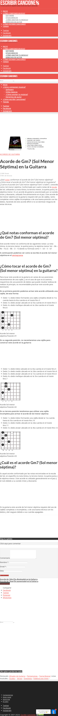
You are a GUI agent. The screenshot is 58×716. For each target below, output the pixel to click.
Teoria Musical (44, 676)
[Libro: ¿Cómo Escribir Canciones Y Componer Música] (29, 150)
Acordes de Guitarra (10, 154)
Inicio (5, 46)
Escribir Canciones (28, 715)
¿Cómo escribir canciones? (14, 24)
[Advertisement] (25, 11)
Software (10, 15)
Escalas (12, 678)
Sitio (2, 571)
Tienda (6, 26)
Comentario (5, 558)
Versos (19, 678)
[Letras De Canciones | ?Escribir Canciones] (20, 5)
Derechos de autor (14, 22)
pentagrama (17, 255)
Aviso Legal (7, 697)
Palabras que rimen (41, 678)
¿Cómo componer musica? (14, 49)
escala (54, 187)
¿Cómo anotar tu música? (17, 20)
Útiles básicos (12, 18)
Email (3, 566)
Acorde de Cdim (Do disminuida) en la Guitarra (18, 579)
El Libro (5, 701)
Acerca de (6, 699)
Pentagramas (32, 676)
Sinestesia (28, 678)
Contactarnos (8, 695)
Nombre (4, 562)
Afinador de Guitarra (17, 676)
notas (7, 179)
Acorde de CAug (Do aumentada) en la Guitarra (19, 581)
